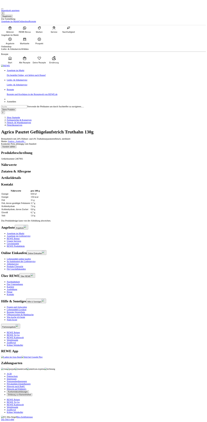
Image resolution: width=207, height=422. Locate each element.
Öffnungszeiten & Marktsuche (20, 314)
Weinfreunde (12, 340)
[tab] (103, 165)
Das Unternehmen (15, 284)
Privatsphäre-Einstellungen (19, 384)
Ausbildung (12, 289)
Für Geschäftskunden (16, 269)
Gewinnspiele (13, 243)
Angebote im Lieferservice (18, 236)
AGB (9, 374)
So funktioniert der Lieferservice (21, 261)
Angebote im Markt (15, 233)
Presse (9, 292)
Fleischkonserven (14, 125)
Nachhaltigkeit (13, 282)
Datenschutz (12, 376)
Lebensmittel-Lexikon (16, 309)
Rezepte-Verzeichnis (16, 312)
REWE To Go (13, 335)
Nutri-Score (12, 320)
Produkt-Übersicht (15, 266)
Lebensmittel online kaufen (19, 259)
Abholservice (13, 264)
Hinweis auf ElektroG (16, 389)
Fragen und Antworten (17, 307)
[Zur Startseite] (10, 5)
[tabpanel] (103, 203)
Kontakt (10, 294)
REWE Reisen (13, 332)
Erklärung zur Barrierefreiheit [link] (19, 395)
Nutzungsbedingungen (17, 381)
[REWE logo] (5, 65)
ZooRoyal (11, 342)
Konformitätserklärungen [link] (18, 392)
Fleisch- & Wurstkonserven (19, 122)
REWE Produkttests (16, 246)
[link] (106, 73)
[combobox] (14, 106)
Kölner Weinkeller (15, 345)
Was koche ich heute (16, 317)
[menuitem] (10, 29)
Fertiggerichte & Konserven (19, 120)
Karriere (10, 287)
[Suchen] (83, 107)
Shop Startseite (13, 117)
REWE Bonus (13, 238)
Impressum (11, 379)
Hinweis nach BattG (16, 386)
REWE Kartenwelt (15, 337)
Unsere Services (14, 241)
